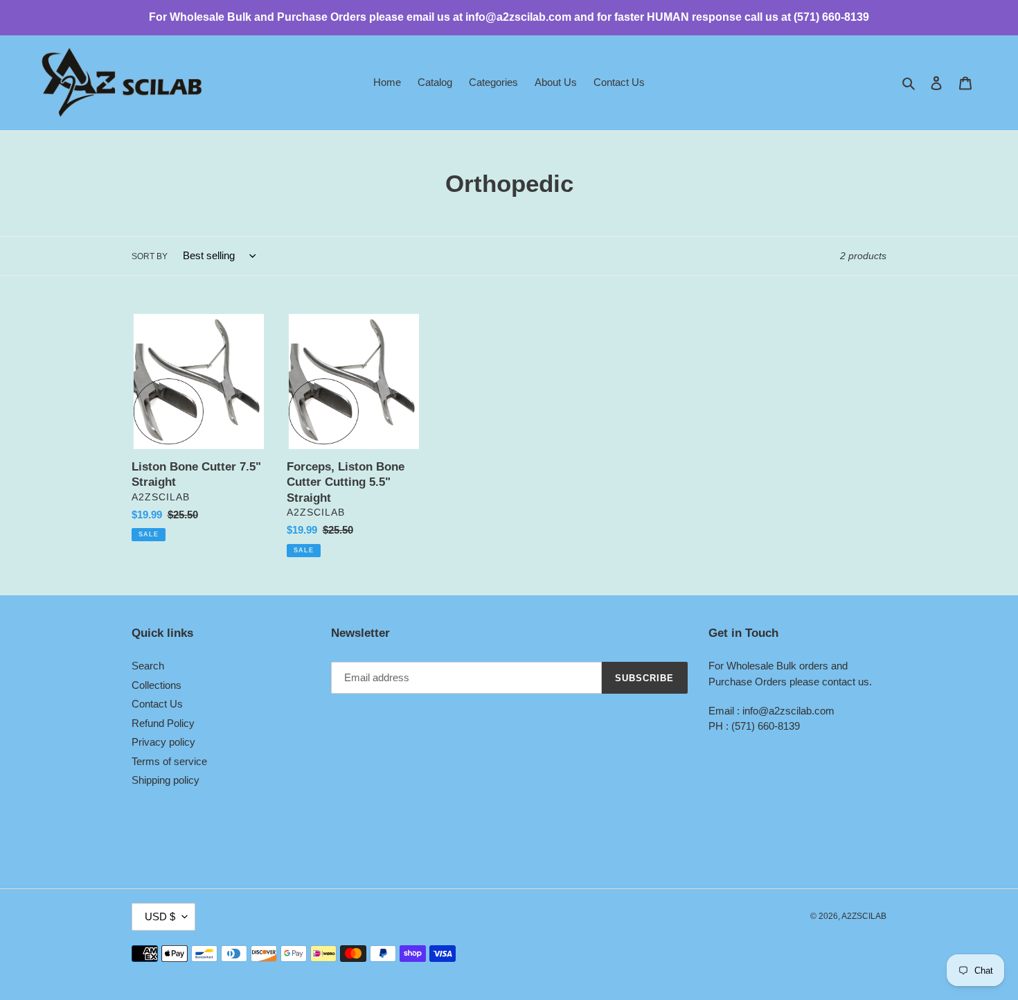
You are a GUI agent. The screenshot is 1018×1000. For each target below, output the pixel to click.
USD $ (160, 916)
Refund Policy (163, 723)
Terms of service (169, 761)
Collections (156, 685)
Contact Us (157, 704)
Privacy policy (163, 742)
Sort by (150, 256)
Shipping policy (165, 780)
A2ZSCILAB (863, 916)
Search (148, 666)
